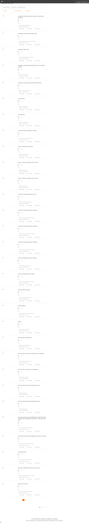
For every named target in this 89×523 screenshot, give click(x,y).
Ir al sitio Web (29, 28)
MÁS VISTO (14, 7)
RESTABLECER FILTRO (21, 7)
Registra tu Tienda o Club (82, 2)
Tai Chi (21, 20)
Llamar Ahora (37, 28)
